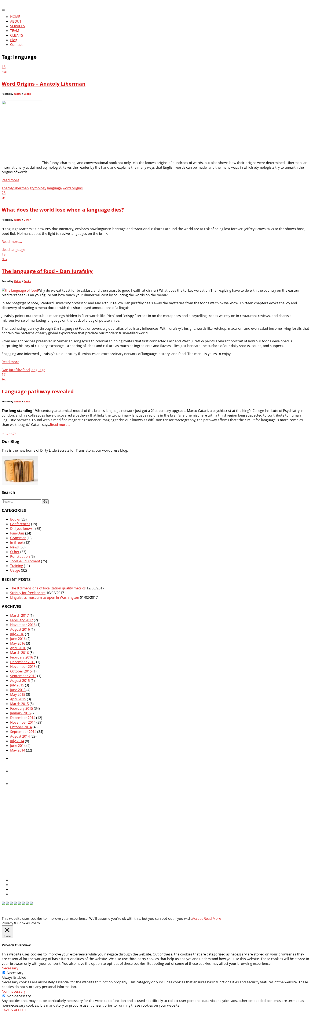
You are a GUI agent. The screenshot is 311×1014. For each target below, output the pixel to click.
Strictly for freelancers (27, 592)
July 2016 (17, 634)
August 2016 (20, 629)
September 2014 (23, 731)
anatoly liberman (15, 188)
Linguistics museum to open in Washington (44, 597)
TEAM (14, 30)
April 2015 (18, 699)
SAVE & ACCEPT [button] (14, 1010)
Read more (10, 180)
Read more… (12, 241)
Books (27, 93)
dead (6, 249)
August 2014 (20, 736)
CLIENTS (16, 35)
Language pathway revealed (38, 391)
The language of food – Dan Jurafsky (47, 271)
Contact (16, 44)
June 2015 (18, 689)
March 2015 (19, 703)
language (54, 188)
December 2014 (22, 717)
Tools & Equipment (25, 561)
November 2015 (23, 666)
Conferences (20, 524)
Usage (15, 570)
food (26, 370)
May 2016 (17, 643)
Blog (13, 40)
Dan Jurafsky (12, 370)
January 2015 (20, 713)
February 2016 (21, 657)
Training (16, 565)
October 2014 (21, 727)
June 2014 (18, 745)
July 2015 (17, 685)
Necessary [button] (10, 968)
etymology (38, 188)
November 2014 (23, 722)
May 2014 (17, 750)
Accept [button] (197, 918)
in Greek (16, 542)
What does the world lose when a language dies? (63, 209)
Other (27, 219)
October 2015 (21, 671)
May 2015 (17, 694)
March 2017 (19, 615)
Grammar (18, 538)
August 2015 (20, 680)
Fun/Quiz (17, 533)
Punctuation (20, 556)
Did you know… (22, 528)
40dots (17, 93)
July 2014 (17, 741)
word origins (73, 188)
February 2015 (21, 708)
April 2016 (18, 648)
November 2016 (23, 624)
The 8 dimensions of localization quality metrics (48, 588)
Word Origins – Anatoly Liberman (43, 83)
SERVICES (17, 26)
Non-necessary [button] (14, 991)
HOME (15, 16)
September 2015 (23, 676)
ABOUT (15, 21)
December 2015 (22, 662)
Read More (212, 918)
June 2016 (18, 638)
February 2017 (21, 620)
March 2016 (19, 652)
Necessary (15, 972)
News (27, 401)
